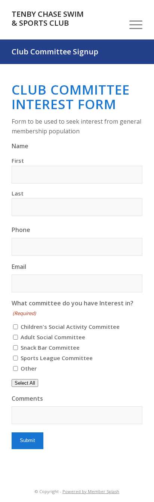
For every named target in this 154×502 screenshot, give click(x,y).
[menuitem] (132, 24)
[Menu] (132, 24)
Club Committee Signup (55, 52)
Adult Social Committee (53, 337)
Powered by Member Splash (90, 491)
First (18, 160)
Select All (25, 383)
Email (19, 267)
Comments (27, 398)
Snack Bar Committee (50, 347)
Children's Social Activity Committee (70, 326)
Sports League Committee (57, 358)
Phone (21, 230)
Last (18, 193)
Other (29, 368)
